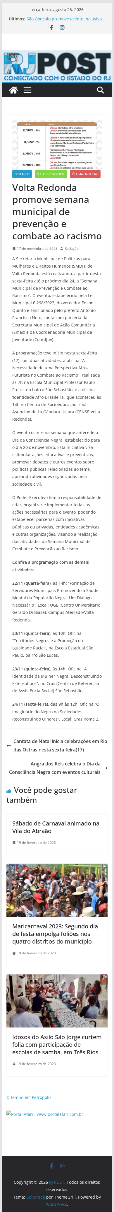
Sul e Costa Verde (51, 174)
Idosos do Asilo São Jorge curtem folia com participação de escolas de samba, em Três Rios (57, 1044)
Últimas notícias (85, 174)
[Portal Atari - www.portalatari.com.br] (44, 1114)
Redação (72, 248)
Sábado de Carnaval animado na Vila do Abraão (55, 827)
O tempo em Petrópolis (28, 1097)
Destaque (22, 174)
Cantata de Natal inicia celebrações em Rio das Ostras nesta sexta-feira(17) (60, 745)
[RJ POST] (13, 90)
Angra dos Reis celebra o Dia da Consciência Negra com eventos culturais (55, 767)
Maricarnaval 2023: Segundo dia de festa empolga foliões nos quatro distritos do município (55, 933)
